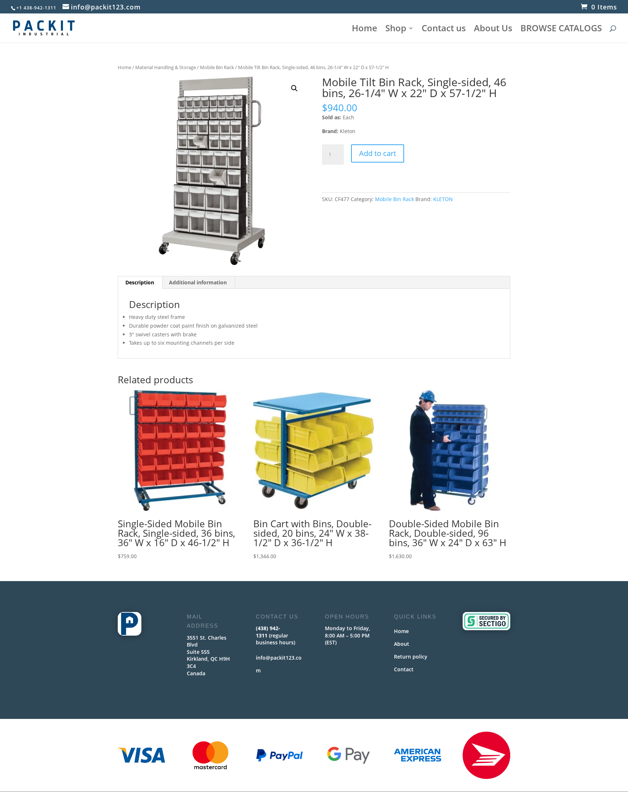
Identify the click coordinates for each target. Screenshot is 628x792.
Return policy (410, 656)
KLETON (443, 199)
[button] (294, 88)
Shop (395, 29)
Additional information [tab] (198, 282)
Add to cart (377, 153)
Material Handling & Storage (165, 67)
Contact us (444, 29)
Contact (404, 669)
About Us (493, 29)
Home (364, 29)
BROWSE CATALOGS (561, 29)
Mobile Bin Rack (217, 67)
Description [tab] (139, 282)
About (401, 643)
